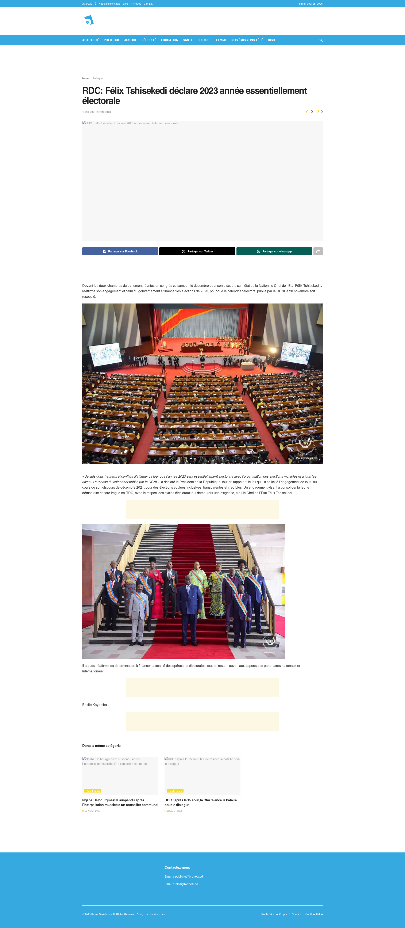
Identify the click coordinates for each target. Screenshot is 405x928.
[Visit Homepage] (88, 21)
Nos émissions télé (109, 3)
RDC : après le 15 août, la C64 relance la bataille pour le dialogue (201, 802)
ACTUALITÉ (89, 3)
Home (85, 78)
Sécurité (149, 40)
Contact (148, 3)
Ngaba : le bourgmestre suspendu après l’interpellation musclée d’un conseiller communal (120, 802)
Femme (221, 40)
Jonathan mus (157, 914)
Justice (130, 40)
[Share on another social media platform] (318, 251)
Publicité (266, 914)
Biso (125, 3)
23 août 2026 (92, 810)
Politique (112, 40)
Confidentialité (314, 914)
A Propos (136, 3)
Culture (204, 40)
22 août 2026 (174, 810)
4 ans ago (88, 112)
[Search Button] (321, 40)
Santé (188, 40)
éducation (169, 40)
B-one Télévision (101, 914)
